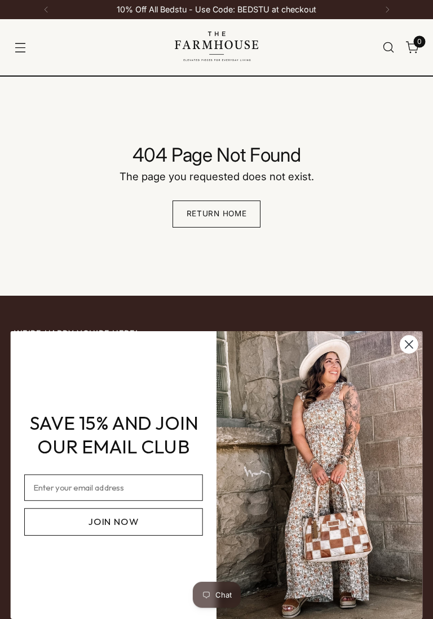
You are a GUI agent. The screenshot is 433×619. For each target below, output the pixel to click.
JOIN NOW (113, 521)
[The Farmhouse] (216, 47)
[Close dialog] (409, 344)
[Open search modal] (388, 47)
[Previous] (46, 9)
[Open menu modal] (20, 47)
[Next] (387, 9)
